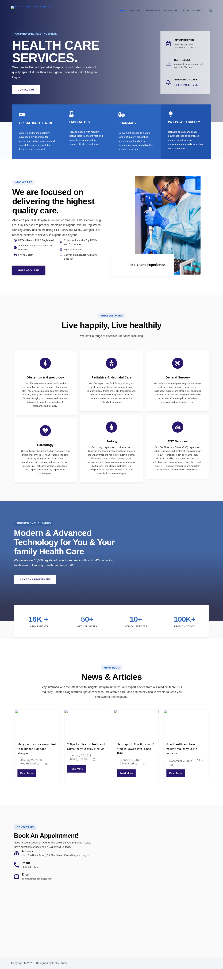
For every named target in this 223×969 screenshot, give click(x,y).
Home (122, 10)
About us (134, 10)
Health (24, 763)
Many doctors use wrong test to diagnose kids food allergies (36, 749)
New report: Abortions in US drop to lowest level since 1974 (135, 749)
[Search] (210, 10)
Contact (198, 10)
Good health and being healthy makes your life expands (181, 749)
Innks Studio (60, 963)
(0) (47, 764)
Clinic (73, 759)
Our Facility (171, 10)
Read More (27, 773)
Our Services (152, 10)
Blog (186, 10)
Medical (35, 763)
